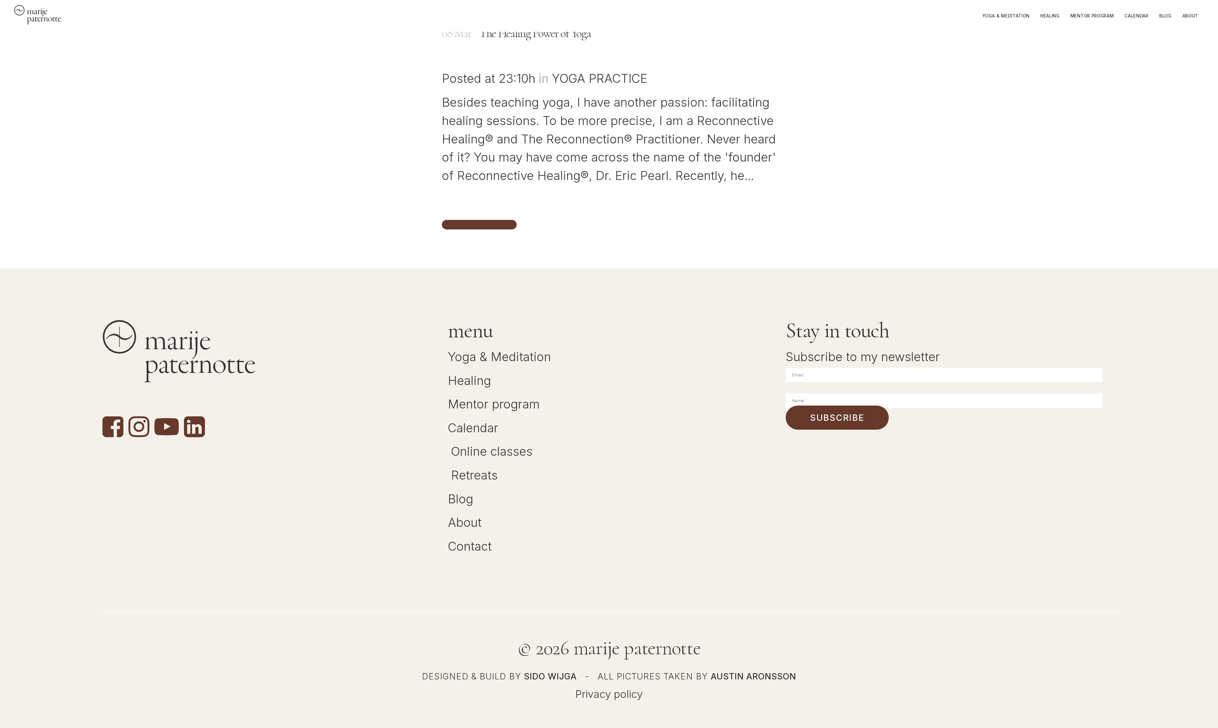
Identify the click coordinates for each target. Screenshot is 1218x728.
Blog (460, 499)
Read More (479, 224)
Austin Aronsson (753, 676)
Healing (469, 380)
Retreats (474, 475)
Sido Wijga (550, 676)
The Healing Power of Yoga (535, 33)
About (464, 522)
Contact (470, 546)
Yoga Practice (599, 78)
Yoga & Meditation (499, 356)
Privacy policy (609, 694)
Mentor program (494, 404)
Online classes (492, 451)
